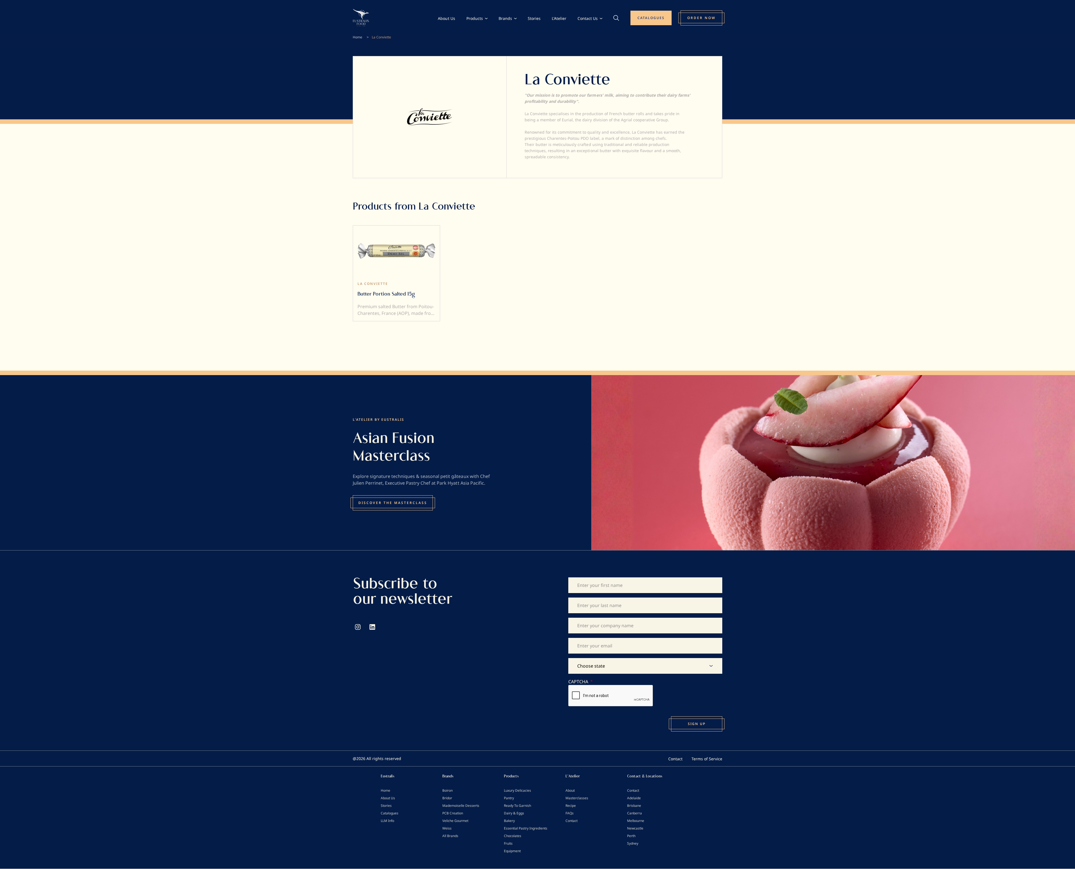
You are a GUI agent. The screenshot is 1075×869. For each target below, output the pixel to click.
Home (357, 37)
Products (474, 18)
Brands (505, 18)
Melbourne (635, 820)
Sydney (632, 843)
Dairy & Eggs (514, 813)
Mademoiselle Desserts (460, 805)
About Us (446, 18)
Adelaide (634, 798)
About (570, 790)
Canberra (634, 813)
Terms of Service (706, 758)
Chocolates (512, 835)
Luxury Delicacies (517, 790)
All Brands (450, 835)
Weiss (447, 828)
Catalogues (389, 813)
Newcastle (635, 828)
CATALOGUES (651, 17)
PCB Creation (452, 813)
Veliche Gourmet (455, 820)
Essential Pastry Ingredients (525, 828)
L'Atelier (559, 18)
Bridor (447, 798)
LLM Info (387, 820)
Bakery (509, 820)
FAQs (569, 813)
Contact (675, 758)
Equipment (512, 851)
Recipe (570, 805)
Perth (631, 835)
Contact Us (588, 18)
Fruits (508, 843)
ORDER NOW (701, 17)
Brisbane (634, 805)
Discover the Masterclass (392, 502)
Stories (534, 18)
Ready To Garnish (517, 805)
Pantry (509, 798)
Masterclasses (576, 798)
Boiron (447, 790)
